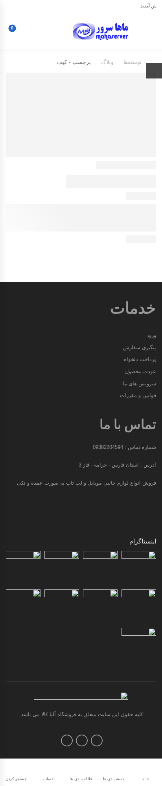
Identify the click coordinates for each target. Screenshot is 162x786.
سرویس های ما (139, 384)
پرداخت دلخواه (140, 359)
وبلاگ (107, 62)
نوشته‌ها (132, 62)
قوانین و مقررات (138, 395)
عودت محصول (140, 371)
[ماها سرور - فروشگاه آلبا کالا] (103, 31)
